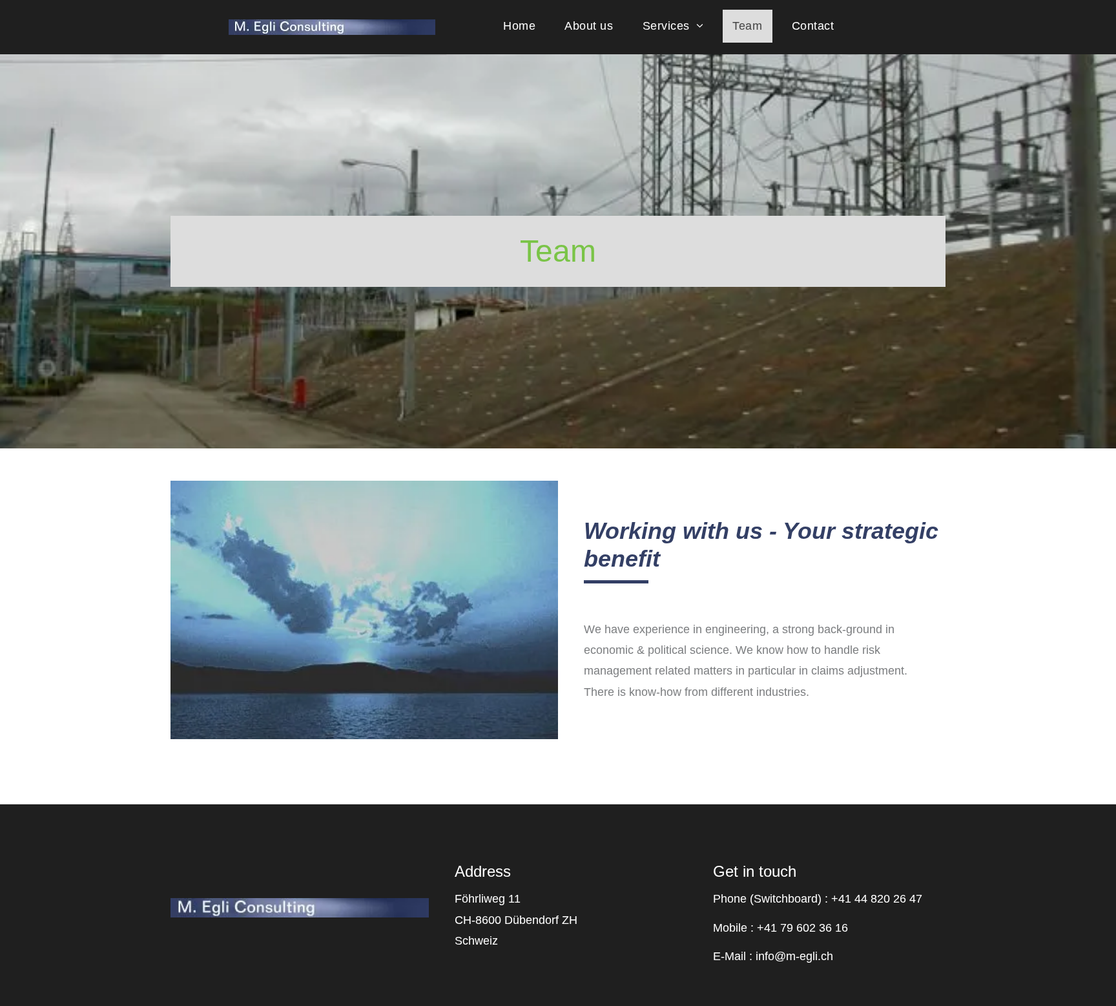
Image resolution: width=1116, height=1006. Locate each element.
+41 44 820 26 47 (876, 898)
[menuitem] (524, 26)
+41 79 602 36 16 (802, 927)
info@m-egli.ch (794, 956)
